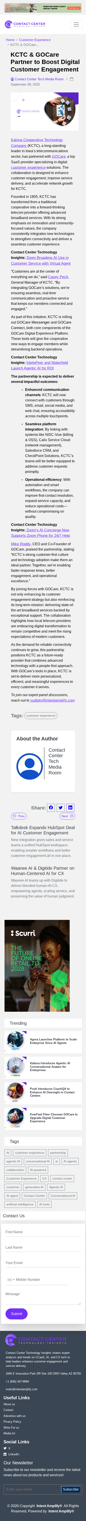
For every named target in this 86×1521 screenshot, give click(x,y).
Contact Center (34, 1195)
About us (9, 1404)
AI (7, 1152)
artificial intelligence (20, 1204)
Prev (21, 816)
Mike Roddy (21, 544)
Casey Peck (58, 277)
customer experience (28, 167)
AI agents (70, 1161)
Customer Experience (35, 40)
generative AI (34, 1187)
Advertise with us (15, 1416)
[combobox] (11, 1280)
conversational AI (38, 1161)
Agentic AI (56, 1187)
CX (44, 1178)
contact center (62, 1178)
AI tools (44, 1204)
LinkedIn (13, 1454)
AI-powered (38, 1170)
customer (12, 1187)
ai (56, 1161)
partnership (58, 1152)
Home (10, 40)
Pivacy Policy (12, 1421)
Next (65, 816)
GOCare (58, 156)
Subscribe (71, 1489)
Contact (8, 1410)
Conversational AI (63, 1195)
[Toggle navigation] (76, 24)
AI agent (12, 1195)
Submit (16, 1314)
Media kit (9, 1433)
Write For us (11, 1427)
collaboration (15, 1170)
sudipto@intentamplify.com (52, 700)
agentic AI (13, 1161)
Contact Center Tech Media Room (39, 79)
